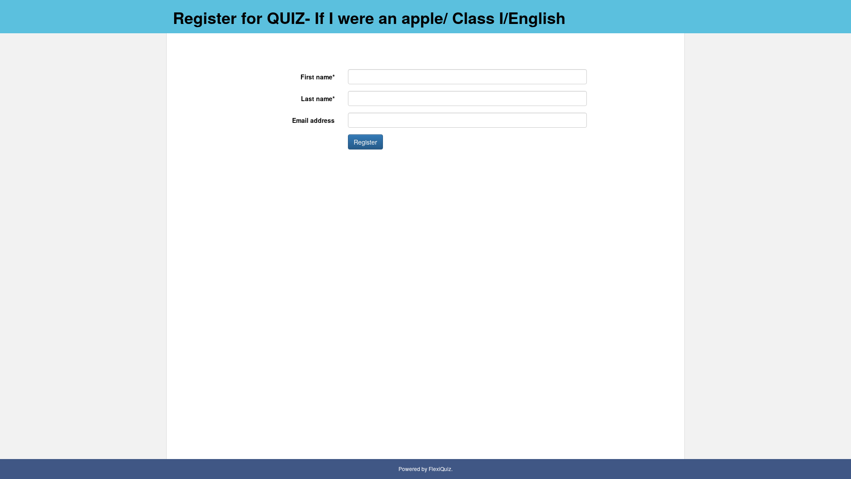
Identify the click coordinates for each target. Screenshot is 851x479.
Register (365, 141)
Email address (313, 120)
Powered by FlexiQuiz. (425, 468)
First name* (318, 76)
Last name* (318, 98)
